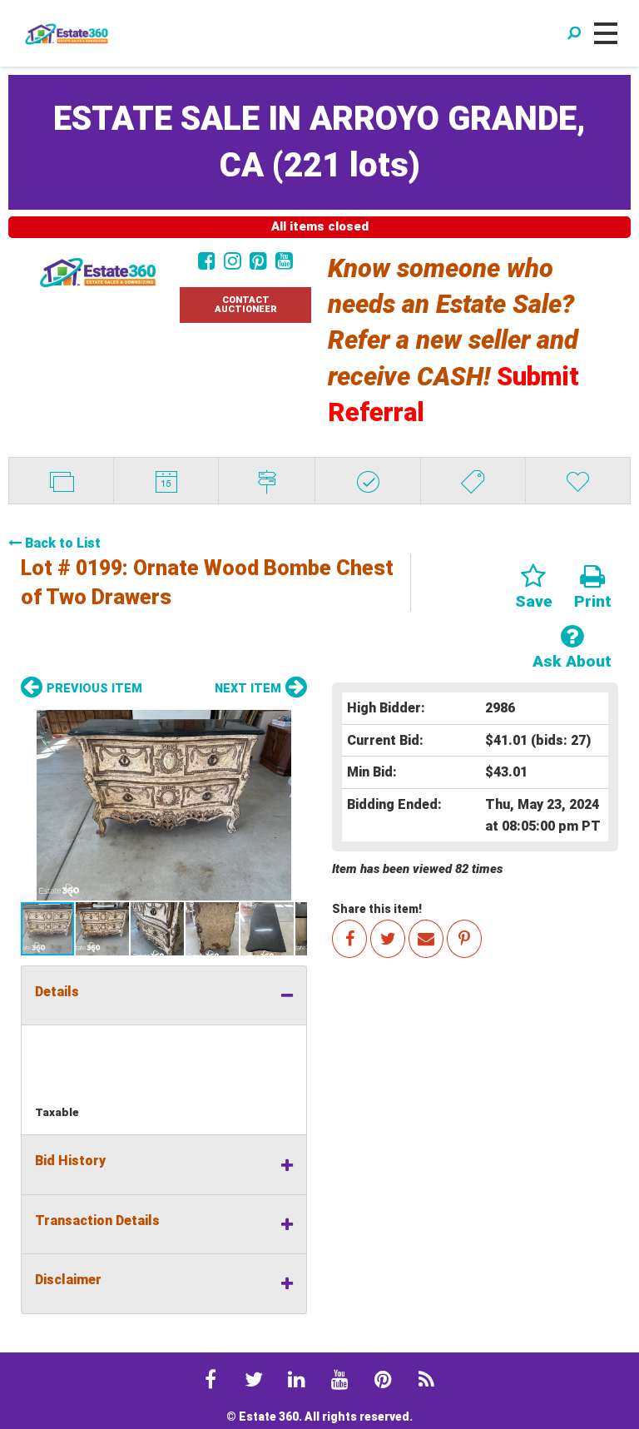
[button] (164, 805)
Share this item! (377, 908)
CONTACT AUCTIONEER (246, 305)
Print (593, 601)
